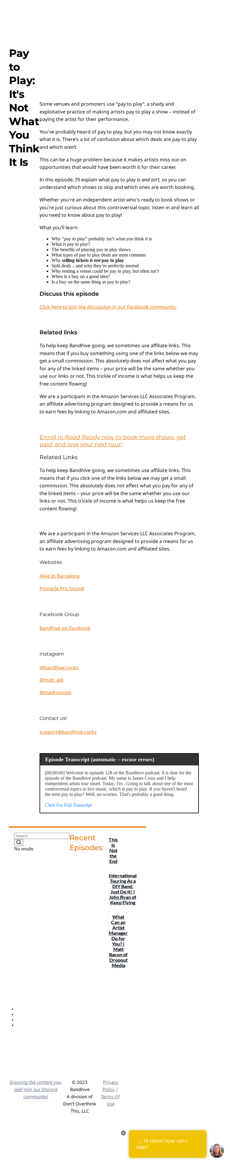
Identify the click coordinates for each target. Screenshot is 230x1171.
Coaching (25, 1025)
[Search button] (18, 842)
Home (22, 1008)
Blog (20, 1019)
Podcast (24, 1014)
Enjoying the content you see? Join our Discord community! (35, 1089)
